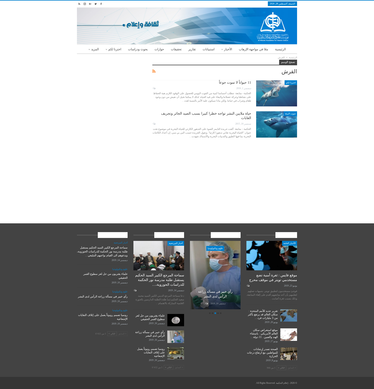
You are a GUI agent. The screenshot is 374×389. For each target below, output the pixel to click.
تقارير (192, 49)
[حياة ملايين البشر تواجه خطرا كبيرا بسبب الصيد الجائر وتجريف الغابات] (276, 124)
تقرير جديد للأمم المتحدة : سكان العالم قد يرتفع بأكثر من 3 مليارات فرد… (263, 314)
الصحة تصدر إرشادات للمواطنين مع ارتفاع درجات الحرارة (262, 353)
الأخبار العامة (289, 243)
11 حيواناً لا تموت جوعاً (235, 82)
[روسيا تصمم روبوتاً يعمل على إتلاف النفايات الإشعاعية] (175, 353)
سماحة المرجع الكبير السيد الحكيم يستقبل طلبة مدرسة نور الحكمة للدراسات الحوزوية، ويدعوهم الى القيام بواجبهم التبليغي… (102, 251)
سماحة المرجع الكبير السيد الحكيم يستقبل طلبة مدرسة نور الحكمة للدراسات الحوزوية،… (159, 279)
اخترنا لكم (114, 49)
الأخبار (228, 49)
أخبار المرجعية (176, 243)
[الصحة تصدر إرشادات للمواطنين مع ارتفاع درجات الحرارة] (288, 353)
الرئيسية (280, 49)
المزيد (95, 49)
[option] (215, 275)
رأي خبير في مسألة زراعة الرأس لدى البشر (103, 296)
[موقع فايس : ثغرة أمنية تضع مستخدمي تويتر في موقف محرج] (271, 255)
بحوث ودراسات (138, 49)
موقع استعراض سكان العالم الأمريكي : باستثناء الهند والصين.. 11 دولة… (264, 334)
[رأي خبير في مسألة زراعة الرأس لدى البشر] (215, 275)
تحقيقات (176, 49)
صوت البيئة (290, 113)
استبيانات (208, 49)
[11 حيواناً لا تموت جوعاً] (276, 93)
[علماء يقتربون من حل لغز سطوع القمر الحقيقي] (175, 320)
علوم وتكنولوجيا (215, 248)
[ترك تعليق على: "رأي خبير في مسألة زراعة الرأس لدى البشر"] (206, 303)
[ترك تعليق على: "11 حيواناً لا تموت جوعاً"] (153, 88)
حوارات (159, 49)
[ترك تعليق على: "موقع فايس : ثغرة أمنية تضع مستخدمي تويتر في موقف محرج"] (247, 286)
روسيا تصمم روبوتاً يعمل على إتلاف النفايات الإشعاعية (151, 352)
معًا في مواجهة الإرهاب (253, 49)
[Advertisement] (111, 87)
